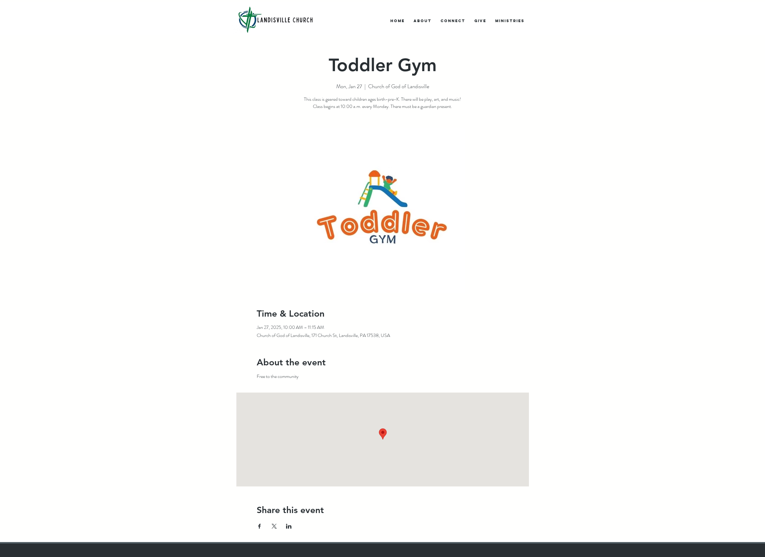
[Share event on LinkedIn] (289, 526)
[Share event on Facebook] (259, 526)
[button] (422, 20)
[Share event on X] (274, 526)
